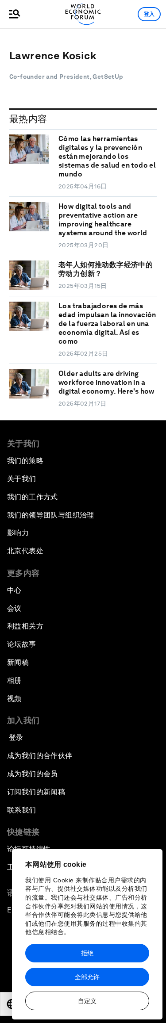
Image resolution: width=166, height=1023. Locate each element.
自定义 (87, 1000)
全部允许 (87, 977)
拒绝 (87, 953)
